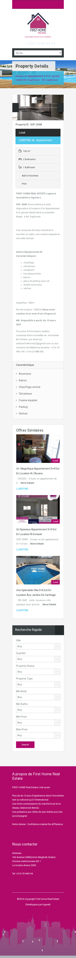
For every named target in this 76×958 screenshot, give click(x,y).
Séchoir (23, 413)
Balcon (23, 380)
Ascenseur (25, 373)
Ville (18, 640)
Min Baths (22, 704)
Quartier (21, 653)
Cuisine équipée (28, 400)
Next (60, 107)
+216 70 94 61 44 (41, 43)
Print (24, 184)
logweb (46, 904)
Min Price (21, 716)
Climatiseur (25, 393)
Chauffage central (29, 387)
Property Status (25, 665)
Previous (15, 107)
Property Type (24, 678)
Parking (23, 406)
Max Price (21, 729)
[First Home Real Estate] (38, 25)
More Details (28, 482)
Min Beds (21, 691)
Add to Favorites (29, 175)
